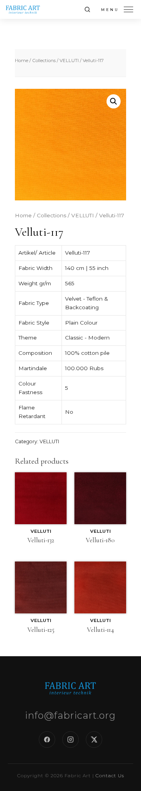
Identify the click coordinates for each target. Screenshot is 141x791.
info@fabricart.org (70, 715)
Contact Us (110, 775)
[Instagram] (70, 739)
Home (21, 60)
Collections (44, 60)
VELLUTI (69, 60)
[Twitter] (94, 739)
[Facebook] (47, 739)
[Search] (87, 9)
